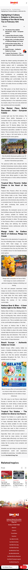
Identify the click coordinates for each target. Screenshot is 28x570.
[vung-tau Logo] (14, 3)
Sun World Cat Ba (14, 539)
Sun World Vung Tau (14, 562)
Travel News (14, 533)
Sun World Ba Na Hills (14, 553)
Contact (14, 530)
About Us (14, 527)
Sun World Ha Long (14, 544)
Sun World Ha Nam (14, 542)
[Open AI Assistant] (25, 51)
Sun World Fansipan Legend (14, 559)
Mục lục (5, 26)
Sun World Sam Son (14, 547)
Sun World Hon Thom (14, 550)
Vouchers (14, 536)
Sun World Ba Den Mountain (14, 556)
